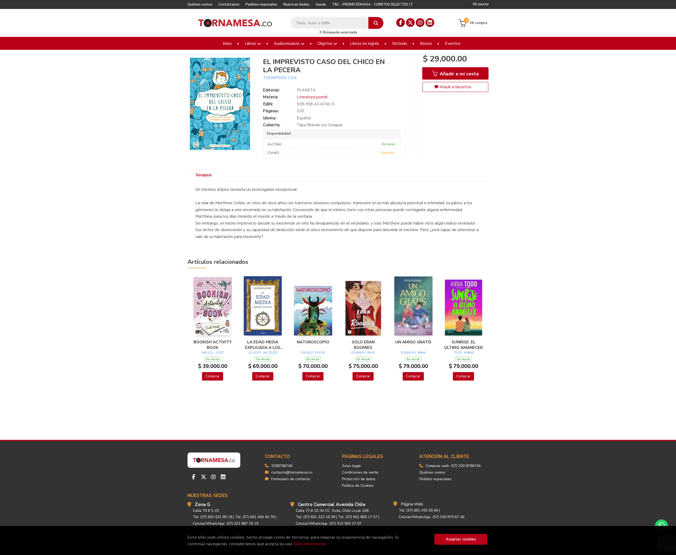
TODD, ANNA (463, 352)
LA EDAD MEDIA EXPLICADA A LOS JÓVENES (262, 344)
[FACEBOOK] (400, 22)
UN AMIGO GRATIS (413, 342)
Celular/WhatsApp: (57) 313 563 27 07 (328, 523)
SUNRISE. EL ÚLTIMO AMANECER (463, 344)
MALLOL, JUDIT (212, 352)
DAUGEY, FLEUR (313, 352)
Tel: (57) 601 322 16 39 (315, 516)
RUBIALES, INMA (413, 352)
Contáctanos (229, 4)
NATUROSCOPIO (313, 342)
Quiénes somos (199, 4)
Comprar (212, 376)
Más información (310, 544)
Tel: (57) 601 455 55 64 (418, 510)
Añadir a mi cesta (458, 74)
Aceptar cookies (461, 539)
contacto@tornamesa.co (291, 472)
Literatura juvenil (312, 97)
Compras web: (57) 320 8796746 (453, 465)
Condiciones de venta (360, 472)
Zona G (202, 505)
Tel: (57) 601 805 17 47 (357, 516)
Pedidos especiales (261, 4)
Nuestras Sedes (296, 4)
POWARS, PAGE (363, 352)
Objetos (325, 43)
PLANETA (306, 90)
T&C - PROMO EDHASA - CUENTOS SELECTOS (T (372, 4)
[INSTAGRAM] (420, 22)
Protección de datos (358, 478)
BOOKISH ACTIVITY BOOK (213, 344)
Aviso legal (351, 465)
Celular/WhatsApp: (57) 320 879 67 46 (431, 516)
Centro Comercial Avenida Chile (331, 505)
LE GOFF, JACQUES (262, 352)
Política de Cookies (358, 485)
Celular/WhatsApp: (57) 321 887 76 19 (225, 523)
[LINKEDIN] (430, 22)
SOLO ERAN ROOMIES (363, 344)
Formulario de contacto (290, 478)
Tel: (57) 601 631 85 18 (212, 516)
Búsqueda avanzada (339, 32)
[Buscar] (375, 23)
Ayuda (321, 4)
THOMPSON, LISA (280, 77)
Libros (251, 43)
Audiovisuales (287, 43)
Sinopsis (204, 175)
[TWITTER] (410, 22)
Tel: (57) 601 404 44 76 (254, 516)
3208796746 (281, 465)
